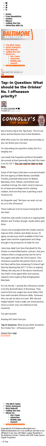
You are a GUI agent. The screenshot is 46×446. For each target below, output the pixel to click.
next (15, 333)
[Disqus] (23, 366)
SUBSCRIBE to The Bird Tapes (15, 65)
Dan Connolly (9, 108)
